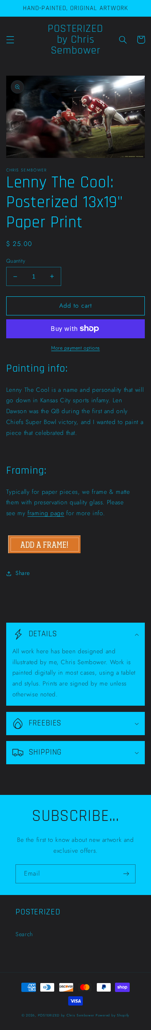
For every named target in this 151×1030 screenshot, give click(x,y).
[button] (10, 39)
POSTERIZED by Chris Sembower (66, 1015)
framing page (45, 513)
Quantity (15, 261)
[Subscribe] (126, 873)
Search (24, 934)
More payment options (75, 347)
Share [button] (22, 573)
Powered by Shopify (112, 1015)
